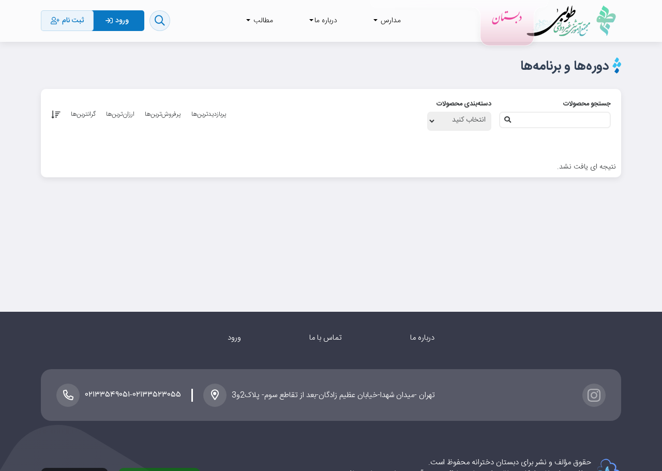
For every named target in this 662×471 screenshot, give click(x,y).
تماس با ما (325, 337)
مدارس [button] (390, 20)
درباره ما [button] (325, 20)
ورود (234, 337)
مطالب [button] (262, 20)
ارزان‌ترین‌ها (120, 114)
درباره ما (422, 337)
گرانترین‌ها (83, 114)
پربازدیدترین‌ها (209, 114)
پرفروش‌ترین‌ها (163, 114)
